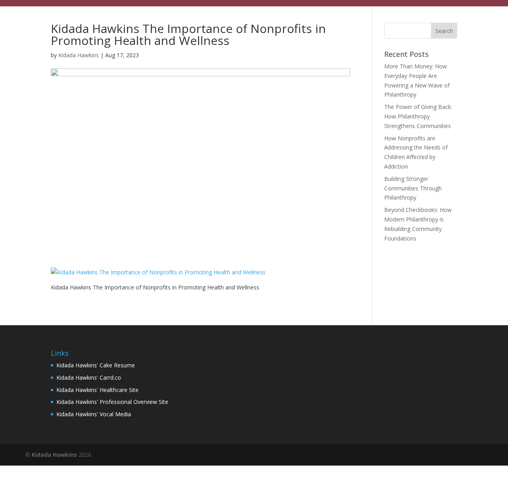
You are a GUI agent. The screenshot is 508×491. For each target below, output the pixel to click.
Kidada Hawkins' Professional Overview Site (112, 402)
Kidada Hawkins (78, 55)
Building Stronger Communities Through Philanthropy (413, 188)
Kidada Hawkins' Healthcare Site (97, 390)
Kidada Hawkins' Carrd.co (88, 377)
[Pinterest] (460, 455)
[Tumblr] (477, 455)
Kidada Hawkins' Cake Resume (95, 365)
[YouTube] (443, 455)
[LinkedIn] (426, 455)
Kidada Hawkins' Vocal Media (93, 414)
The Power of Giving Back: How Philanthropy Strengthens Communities (418, 116)
